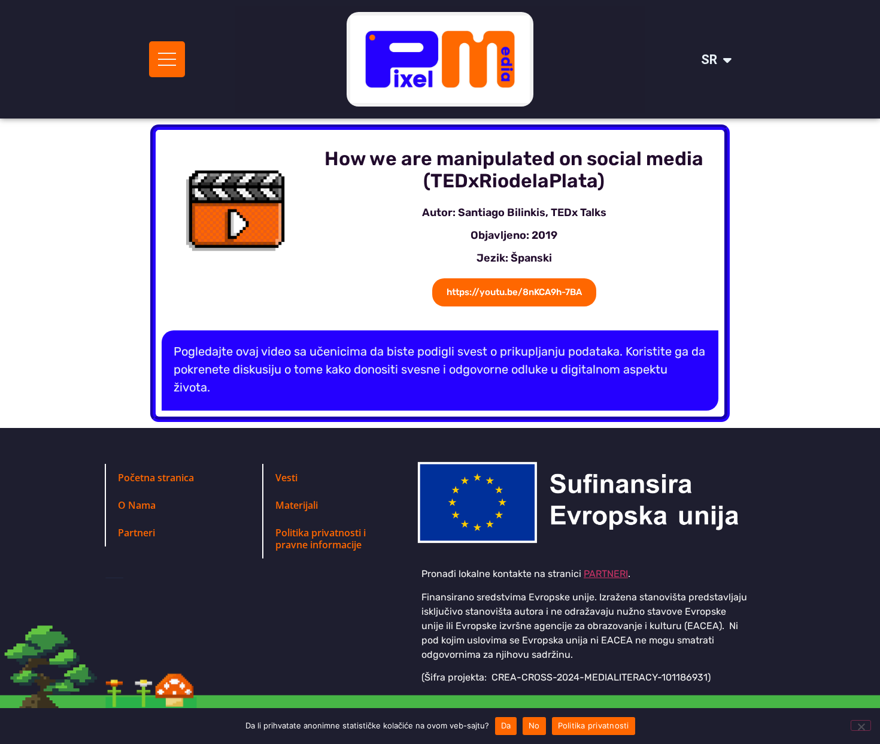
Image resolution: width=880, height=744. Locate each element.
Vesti (286, 477)
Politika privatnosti (593, 725)
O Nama (137, 505)
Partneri (136, 532)
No (534, 725)
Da (506, 725)
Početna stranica (156, 477)
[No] (861, 725)
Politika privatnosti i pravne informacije (320, 538)
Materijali (296, 505)
